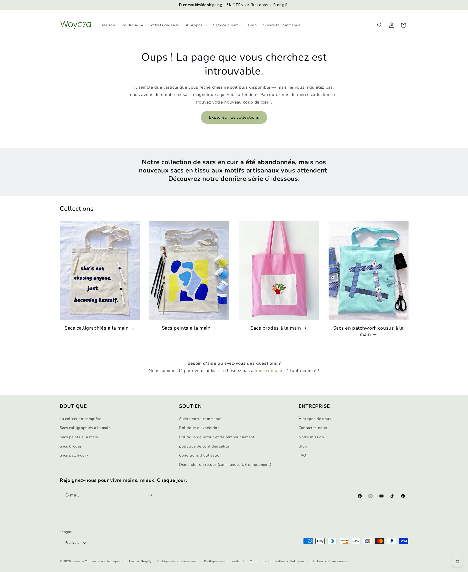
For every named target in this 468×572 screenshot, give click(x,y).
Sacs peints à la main (186, 328)
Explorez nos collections (234, 117)
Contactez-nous (313, 427)
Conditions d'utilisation (200, 455)
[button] (132, 25)
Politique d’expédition (306, 561)
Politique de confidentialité (224, 561)
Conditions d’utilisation (267, 561)
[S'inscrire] (150, 495)
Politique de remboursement (178, 561)
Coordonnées (338, 561)
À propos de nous (315, 418)
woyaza (78, 561)
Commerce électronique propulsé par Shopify (118, 561)
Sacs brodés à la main (276, 328)
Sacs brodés (71, 446)
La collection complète (80, 418)
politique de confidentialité (204, 446)
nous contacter (270, 370)
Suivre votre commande (201, 418)
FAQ (302, 455)
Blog (303, 446)
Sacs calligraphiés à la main (96, 328)
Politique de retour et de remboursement (216, 436)
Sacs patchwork (74, 455)
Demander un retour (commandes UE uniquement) (225, 464)
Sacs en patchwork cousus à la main (368, 331)
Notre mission (311, 436)
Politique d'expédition (199, 427)
